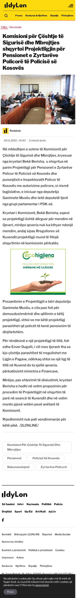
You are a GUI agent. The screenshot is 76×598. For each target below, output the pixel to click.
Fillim (4, 27)
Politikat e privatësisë (40, 550)
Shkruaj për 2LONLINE (26, 534)
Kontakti (6, 534)
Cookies (60, 550)
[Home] (16, 5)
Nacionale (33, 504)
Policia (58, 504)
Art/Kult (40, 511)
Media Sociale (62, 534)
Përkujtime (67, 15)
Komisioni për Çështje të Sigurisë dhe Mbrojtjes (33, 447)
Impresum (8, 557)
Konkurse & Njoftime (36, 15)
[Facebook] (3, 520)
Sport (18, 511)
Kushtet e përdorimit (14, 550)
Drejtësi (7, 511)
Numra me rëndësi (12, 541)
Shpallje (54, 15)
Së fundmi (8, 504)
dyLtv (52, 511)
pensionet (14, 458)
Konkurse (7, 565)
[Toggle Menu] (70, 5)
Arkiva (20, 557)
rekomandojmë (18, 467)
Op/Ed (28, 511)
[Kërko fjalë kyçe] (6, 15)
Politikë (46, 504)
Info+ (20, 504)
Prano (10, 591)
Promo (19, 15)
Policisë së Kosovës (46, 458)
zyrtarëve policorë (54, 467)
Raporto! (47, 534)
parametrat (42, 585)
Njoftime (20, 565)
